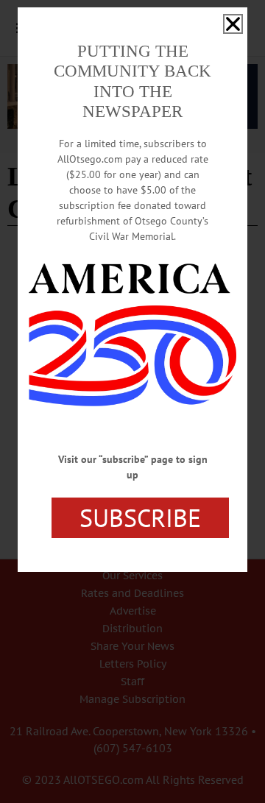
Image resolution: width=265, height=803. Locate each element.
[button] (233, 24)
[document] (132, 401)
